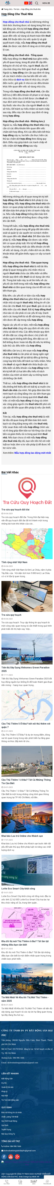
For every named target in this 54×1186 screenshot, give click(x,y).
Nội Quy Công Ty (8, 1134)
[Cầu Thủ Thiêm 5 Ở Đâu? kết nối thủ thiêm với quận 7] (27, 705)
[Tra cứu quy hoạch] (27, 596)
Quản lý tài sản (7, 1087)
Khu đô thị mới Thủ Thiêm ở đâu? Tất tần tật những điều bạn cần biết (25, 943)
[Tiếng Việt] (26, 3)
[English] (30, 3)
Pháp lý (4, 1091)
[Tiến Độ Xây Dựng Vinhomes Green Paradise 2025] (27, 649)
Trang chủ (7, 9)
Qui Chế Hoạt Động (9, 1121)
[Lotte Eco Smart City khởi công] (27, 870)
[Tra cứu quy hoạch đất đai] (27, 491)
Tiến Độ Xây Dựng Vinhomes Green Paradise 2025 (25, 669)
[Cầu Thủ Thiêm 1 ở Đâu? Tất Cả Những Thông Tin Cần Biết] (27, 761)
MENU (45, 3)
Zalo (33, 1184)
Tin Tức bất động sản (10, 1100)
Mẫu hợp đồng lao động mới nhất (32, 453)
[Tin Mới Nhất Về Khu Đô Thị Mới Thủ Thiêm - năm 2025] (27, 979)
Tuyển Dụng (6, 1129)
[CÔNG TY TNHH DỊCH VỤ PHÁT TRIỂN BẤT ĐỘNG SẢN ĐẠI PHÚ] (8, 3)
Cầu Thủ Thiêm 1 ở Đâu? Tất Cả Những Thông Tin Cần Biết (26, 781)
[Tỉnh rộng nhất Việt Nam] (27, 544)
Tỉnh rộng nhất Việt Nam (14, 562)
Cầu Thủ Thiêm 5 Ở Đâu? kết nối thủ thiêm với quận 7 (25, 725)
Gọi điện (7, 1184)
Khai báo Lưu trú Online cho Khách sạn (22, 836)
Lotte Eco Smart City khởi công (18, 888)
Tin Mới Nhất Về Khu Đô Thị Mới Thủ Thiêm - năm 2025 (25, 999)
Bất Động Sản (7, 1078)
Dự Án (4, 1083)
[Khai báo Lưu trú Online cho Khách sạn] (27, 817)
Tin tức (16, 9)
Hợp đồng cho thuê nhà (30, 9)
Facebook (47, 1184)
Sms (20, 1184)
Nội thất (4, 1096)
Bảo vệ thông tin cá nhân (11, 1112)
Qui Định (4, 1125)
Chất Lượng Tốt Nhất (9, 1117)
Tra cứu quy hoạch (11, 615)
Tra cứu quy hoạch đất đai (15, 509)
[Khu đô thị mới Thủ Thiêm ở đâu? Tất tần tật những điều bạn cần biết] (27, 923)
